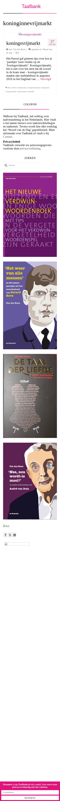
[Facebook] (5, 535)
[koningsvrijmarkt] (30, 34)
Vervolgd (45, 79)
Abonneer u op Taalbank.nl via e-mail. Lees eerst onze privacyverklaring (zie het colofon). (30, 785)
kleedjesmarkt (22, 88)
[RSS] (14, 535)
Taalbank (31, 6)
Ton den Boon (19, 49)
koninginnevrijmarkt (33, 88)
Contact (7, 136)
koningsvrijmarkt (11, 91)
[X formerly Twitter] (10, 535)
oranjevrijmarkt (21, 91)
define (9, 88)
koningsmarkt (45, 88)
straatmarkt (30, 91)
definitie (14, 88)
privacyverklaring (30, 148)
